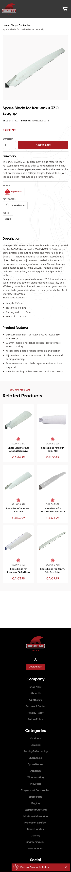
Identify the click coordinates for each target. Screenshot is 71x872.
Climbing (35, 745)
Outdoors (35, 738)
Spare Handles (35, 829)
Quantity (8, 139)
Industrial (35, 784)
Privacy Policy (36, 713)
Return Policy (35, 719)
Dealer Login (35, 667)
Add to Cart (43, 145)
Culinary (35, 835)
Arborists (35, 771)
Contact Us (35, 700)
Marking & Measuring (35, 816)
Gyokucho (24, 25)
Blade (8, 219)
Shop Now (35, 687)
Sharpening (35, 758)
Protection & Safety (35, 823)
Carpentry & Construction (35, 790)
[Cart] (65, 9)
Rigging (35, 803)
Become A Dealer (35, 706)
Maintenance (35, 848)
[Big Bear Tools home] (9, 9)
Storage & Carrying (36, 810)
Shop (14, 25)
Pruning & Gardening (36, 751)
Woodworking (35, 777)
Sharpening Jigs (35, 842)
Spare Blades (35, 764)
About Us (35, 693)
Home (6, 25)
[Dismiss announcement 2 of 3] (65, 867)
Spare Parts (35, 797)
